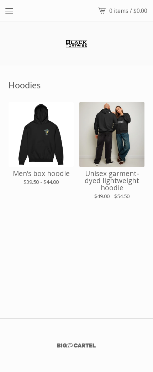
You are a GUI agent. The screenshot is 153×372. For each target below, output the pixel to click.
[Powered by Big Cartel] (76, 345)
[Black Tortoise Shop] (76, 43)
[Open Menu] (9, 11)
